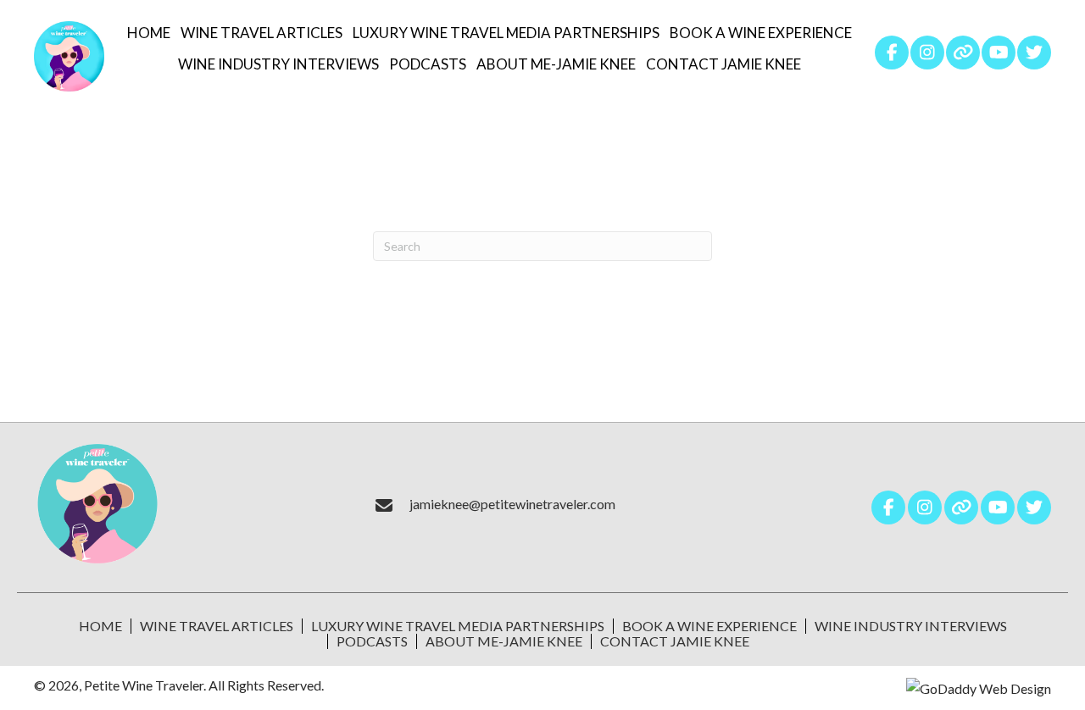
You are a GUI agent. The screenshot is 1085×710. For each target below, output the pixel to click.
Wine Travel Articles (216, 626)
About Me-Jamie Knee (504, 641)
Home (100, 626)
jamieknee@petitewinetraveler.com (512, 504)
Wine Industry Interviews (911, 626)
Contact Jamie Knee (674, 641)
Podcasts (372, 641)
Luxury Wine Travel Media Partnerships (457, 626)
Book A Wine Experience (709, 626)
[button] (892, 52)
